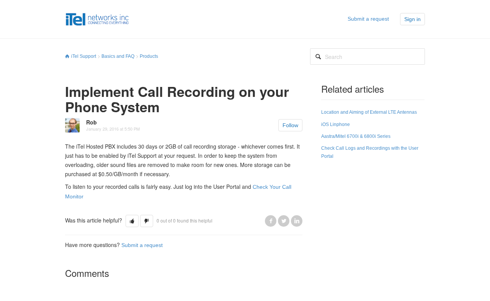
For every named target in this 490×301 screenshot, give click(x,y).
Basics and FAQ (117, 56)
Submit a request (368, 19)
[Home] (97, 19)
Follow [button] (290, 125)
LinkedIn (296, 221)
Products (149, 56)
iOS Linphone (335, 124)
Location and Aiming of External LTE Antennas (369, 112)
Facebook (270, 221)
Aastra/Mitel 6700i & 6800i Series (355, 136)
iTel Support (83, 56)
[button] (132, 221)
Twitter (283, 221)
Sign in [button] (412, 19)
